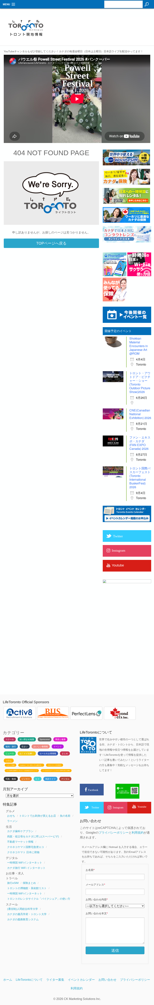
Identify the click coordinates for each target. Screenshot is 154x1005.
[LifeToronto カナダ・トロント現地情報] (25, 38)
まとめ (65, 753)
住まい (25, 746)
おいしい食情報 (40, 746)
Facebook (93, 790)
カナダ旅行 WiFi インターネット (26, 867)
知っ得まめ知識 (27, 739)
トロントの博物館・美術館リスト (27, 888)
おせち (11, 815)
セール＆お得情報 (48, 753)
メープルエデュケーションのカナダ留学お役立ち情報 (56, 770)
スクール (10, 739)
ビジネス (26, 779)
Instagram (118, 807)
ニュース (10, 753)
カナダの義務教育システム (23, 919)
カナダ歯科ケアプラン (20, 831)
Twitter (95, 807)
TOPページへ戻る (51, 243)
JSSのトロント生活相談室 (54, 765)
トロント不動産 (10, 765)
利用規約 (138, 832)
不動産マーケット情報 (20, 841)
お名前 (90, 869)
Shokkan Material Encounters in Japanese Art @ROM (138, 346)
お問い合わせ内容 (97, 899)
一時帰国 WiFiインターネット (24, 862)
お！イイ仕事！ (27, 753)
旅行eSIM (13, 882)
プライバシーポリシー (114, 832)
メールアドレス (95, 884)
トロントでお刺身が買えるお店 (37, 815)
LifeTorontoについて (29, 979)
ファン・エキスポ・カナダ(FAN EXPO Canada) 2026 (139, 443)
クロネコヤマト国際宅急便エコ (25, 846)
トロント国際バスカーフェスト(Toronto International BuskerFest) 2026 (139, 477)
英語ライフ (50, 779)
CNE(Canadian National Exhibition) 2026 (140, 414)
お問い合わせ (107, 979)
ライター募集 (55, 979)
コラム (9, 760)
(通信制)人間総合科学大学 (22, 908)
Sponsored (45, 739)
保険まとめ (29, 882)
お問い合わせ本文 (97, 913)
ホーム (7, 979)
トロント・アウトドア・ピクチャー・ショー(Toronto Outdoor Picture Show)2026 (139, 382)
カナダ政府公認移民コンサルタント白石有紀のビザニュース (22, 770)
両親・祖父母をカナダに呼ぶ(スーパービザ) (33, 836)
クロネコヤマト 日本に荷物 (23, 852)
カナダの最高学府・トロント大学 (27, 914)
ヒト (37, 779)
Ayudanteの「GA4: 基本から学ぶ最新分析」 (31, 765)
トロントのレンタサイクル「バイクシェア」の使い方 (38, 898)
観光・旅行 (11, 746)
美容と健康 (60, 739)
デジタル (65, 779)
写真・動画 (11, 779)
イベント (58, 746)
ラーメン (12, 821)
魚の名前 (65, 815)
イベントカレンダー (81, 979)
